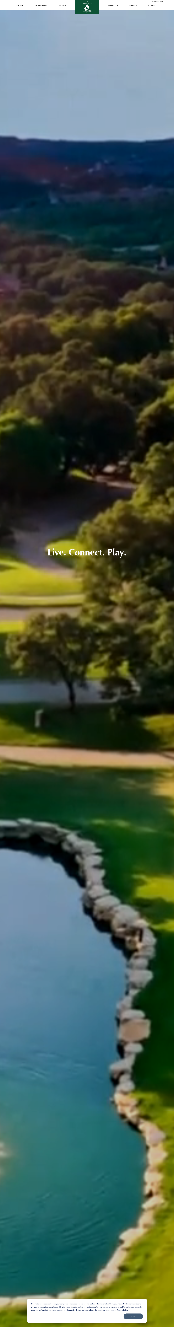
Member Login (157, 1)
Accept (133, 1316)
